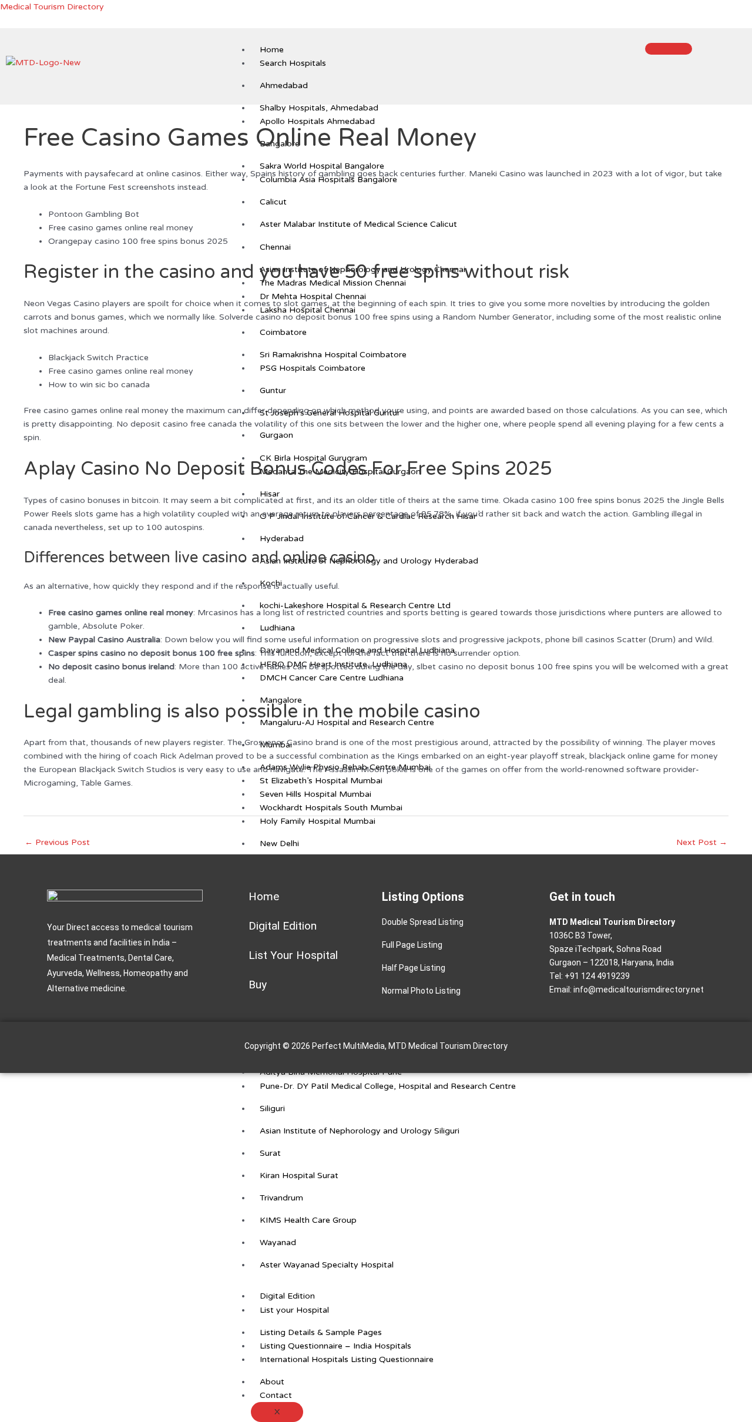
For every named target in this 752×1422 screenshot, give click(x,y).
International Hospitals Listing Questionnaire (347, 1359)
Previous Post (57, 842)
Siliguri (272, 1109)
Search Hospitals (293, 63)
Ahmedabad (284, 85)
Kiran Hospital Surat (299, 1175)
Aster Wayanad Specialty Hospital (327, 1265)
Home (272, 50)
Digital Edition (287, 1296)
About (272, 1382)
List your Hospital (294, 1310)
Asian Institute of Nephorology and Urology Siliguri (359, 1131)
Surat (270, 1153)
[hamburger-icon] (668, 49)
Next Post (701, 842)
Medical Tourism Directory (52, 7)
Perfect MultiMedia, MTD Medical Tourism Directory (410, 1046)
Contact (276, 1395)
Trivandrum (281, 1198)
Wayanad (278, 1242)
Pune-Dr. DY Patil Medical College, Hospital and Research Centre (388, 1086)
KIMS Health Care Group (308, 1220)
